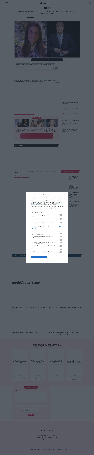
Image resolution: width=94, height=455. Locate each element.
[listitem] (47, 212)
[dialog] (47, 227)
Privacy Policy (53, 260)
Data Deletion (41, 260)
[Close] (66, 194)
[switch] (60, 215)
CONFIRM (39, 257)
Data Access (47, 260)
